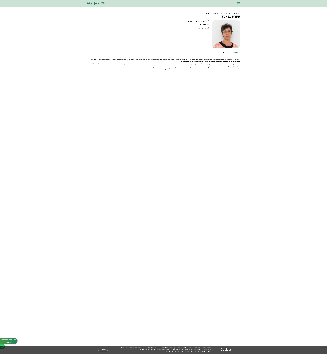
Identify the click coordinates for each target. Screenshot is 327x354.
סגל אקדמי (215, 13)
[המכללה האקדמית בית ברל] (96, 3)
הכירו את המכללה (226, 13)
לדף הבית (237, 13)
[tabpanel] (163, 65)
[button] (238, 3)
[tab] (235, 52)
